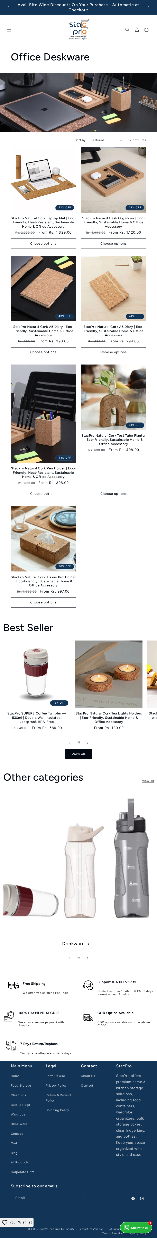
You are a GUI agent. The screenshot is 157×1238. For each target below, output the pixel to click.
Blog (14, 1153)
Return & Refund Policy (58, 1097)
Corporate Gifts (23, 1172)
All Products (20, 1162)
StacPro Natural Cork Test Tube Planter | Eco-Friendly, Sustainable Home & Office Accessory (114, 440)
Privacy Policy (56, 1085)
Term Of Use (55, 1076)
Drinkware (73, 943)
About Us (88, 1076)
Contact (87, 1085)
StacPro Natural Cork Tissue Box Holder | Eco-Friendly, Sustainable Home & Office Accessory (43, 581)
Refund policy (116, 1229)
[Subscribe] (83, 1198)
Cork (14, 1143)
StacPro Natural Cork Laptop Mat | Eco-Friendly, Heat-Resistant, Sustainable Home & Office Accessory (43, 222)
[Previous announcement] (8, 7)
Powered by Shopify (61, 1229)
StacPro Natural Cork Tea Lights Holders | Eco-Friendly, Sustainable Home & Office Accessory (109, 717)
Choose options (43, 243)
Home (15, 1076)
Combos (17, 1134)
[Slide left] (69, 742)
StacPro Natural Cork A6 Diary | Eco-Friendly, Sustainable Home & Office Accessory (113, 331)
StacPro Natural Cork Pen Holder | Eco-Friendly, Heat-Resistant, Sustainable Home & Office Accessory (43, 472)
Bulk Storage (20, 1105)
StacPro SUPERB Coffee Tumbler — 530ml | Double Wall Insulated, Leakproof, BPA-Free (36, 717)
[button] (9, 29)
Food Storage (21, 1085)
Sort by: (80, 140)
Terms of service (112, 1233)
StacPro (43, 1229)
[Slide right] (87, 742)
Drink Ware (19, 1124)
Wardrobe (18, 1114)
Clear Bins (18, 1095)
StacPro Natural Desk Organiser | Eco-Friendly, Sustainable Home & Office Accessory (113, 222)
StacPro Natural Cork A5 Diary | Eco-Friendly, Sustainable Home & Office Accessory (43, 331)
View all (78, 754)
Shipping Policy (57, 1110)
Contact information (91, 1229)
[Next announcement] (148, 7)
